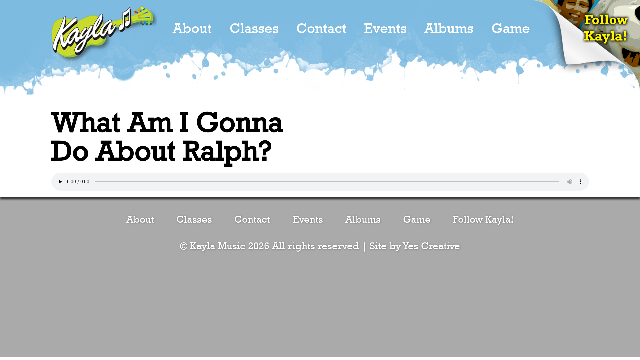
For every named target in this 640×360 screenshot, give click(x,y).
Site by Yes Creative (415, 246)
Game (510, 29)
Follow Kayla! (483, 220)
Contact (321, 29)
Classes (254, 29)
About (192, 29)
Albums (448, 29)
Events (385, 29)
